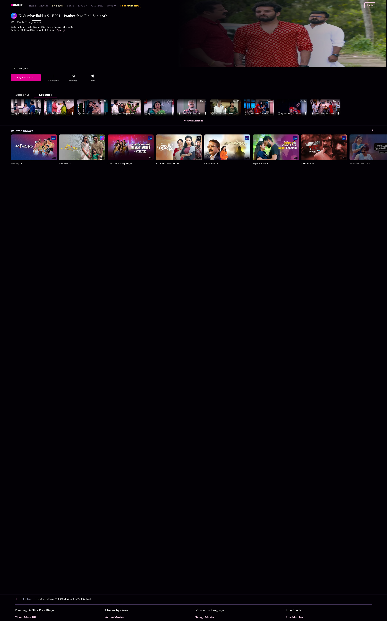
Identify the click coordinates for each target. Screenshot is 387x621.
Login (370, 5)
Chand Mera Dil (25, 617)
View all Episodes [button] (193, 121)
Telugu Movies (204, 617)
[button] (27, 107)
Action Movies (114, 617)
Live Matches (294, 617)
